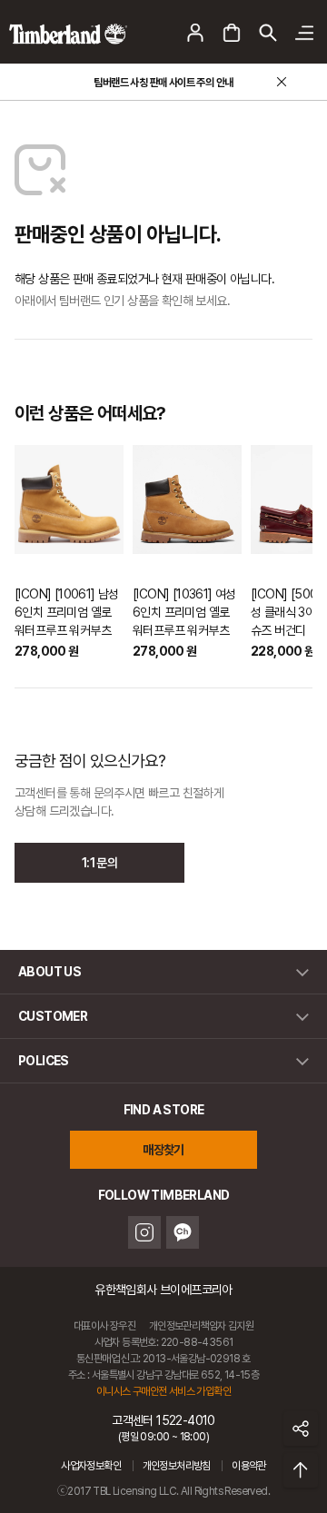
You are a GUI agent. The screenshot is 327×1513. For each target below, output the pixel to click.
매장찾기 (163, 1149)
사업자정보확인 (91, 1465)
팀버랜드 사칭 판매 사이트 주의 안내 (163, 82)
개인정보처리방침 (177, 1465)
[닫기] (281, 82)
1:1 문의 (99, 862)
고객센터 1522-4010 (163, 1428)
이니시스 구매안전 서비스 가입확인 (163, 1391)
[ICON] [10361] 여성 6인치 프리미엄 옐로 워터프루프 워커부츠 (184, 612)
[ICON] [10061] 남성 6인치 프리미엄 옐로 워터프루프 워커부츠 (67, 612)
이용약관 (249, 1465)
